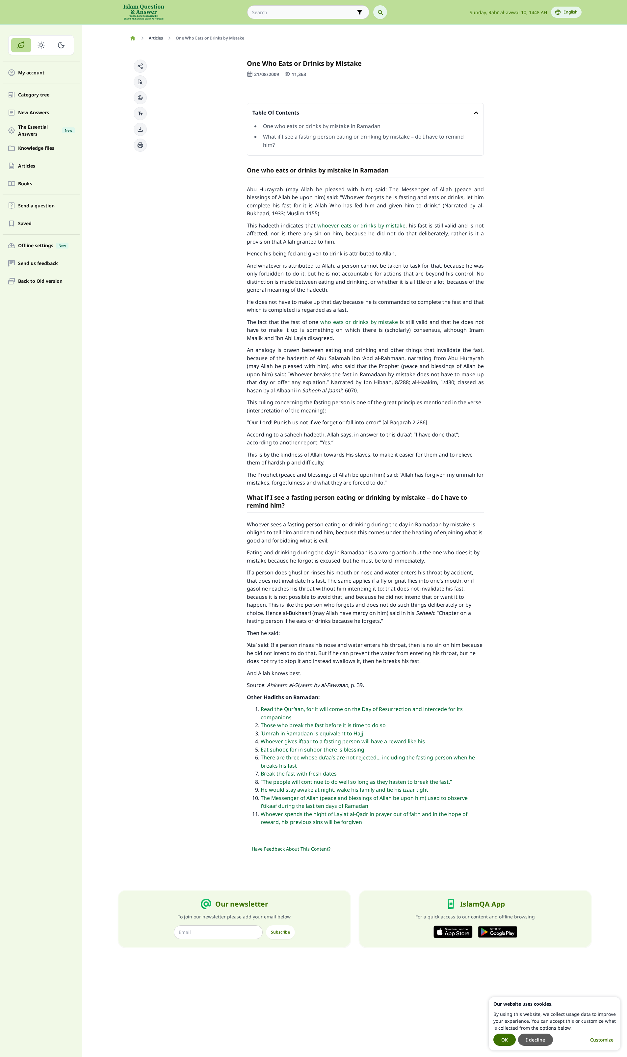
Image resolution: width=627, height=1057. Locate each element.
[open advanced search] (359, 12)
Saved (25, 224)
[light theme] (41, 45)
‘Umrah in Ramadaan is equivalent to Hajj (312, 733)
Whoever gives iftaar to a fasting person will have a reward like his (343, 741)
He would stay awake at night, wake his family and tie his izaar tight (344, 789)
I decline (535, 1040)
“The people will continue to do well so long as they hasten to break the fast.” (356, 781)
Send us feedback (38, 263)
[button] (140, 66)
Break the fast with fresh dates (299, 773)
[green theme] (21, 45)
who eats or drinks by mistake (358, 322)
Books (25, 184)
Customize (602, 1040)
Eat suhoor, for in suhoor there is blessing (312, 749)
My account (31, 73)
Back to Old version (40, 281)
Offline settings (42, 246)
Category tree (33, 95)
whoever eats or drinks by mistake (361, 225)
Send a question (36, 206)
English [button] (570, 12)
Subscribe (280, 932)
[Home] (133, 38)
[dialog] (554, 1023)
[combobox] (303, 12)
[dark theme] (61, 45)
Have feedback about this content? (291, 849)
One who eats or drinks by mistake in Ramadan (321, 126)
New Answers (33, 113)
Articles (26, 166)
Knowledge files (36, 148)
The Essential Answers (45, 130)
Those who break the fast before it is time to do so (323, 725)
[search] (380, 12)
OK (504, 1040)
